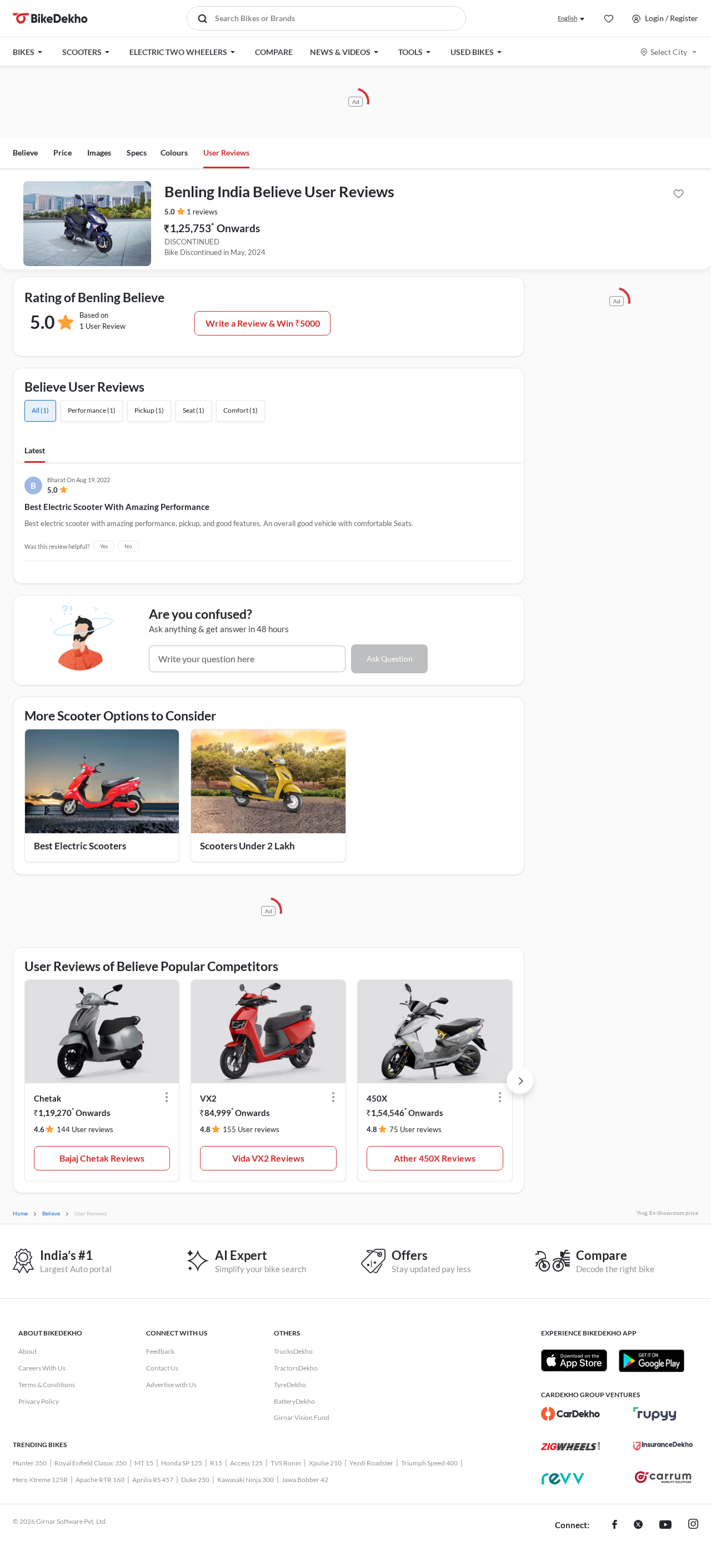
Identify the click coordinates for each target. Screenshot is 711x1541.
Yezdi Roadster (371, 1463)
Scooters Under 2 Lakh (247, 846)
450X (377, 1098)
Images (99, 152)
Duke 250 (195, 1479)
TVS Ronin (286, 1463)
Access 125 (246, 1463)
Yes (104, 546)
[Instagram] (693, 1525)
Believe (25, 152)
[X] (638, 1525)
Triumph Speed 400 (429, 1463)
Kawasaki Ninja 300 (245, 1479)
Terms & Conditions (46, 1384)
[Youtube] (665, 1525)
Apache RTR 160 (100, 1479)
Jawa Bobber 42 (305, 1479)
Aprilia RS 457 (152, 1479)
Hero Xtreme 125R (40, 1479)
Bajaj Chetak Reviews (101, 1158)
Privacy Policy (38, 1401)
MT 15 (143, 1463)
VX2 (208, 1098)
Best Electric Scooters (80, 846)
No (128, 546)
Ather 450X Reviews (434, 1158)
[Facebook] (614, 1525)
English (567, 18)
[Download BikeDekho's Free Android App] (651, 1360)
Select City (668, 52)
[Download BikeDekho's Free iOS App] (574, 1360)
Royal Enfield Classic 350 (90, 1463)
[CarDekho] (570, 1414)
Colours (174, 152)
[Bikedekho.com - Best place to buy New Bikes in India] (50, 18)
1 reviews (202, 211)
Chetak (47, 1098)
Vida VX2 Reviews (268, 1158)
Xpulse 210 (325, 1463)
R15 (216, 1463)
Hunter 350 (30, 1463)
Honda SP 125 (181, 1463)
